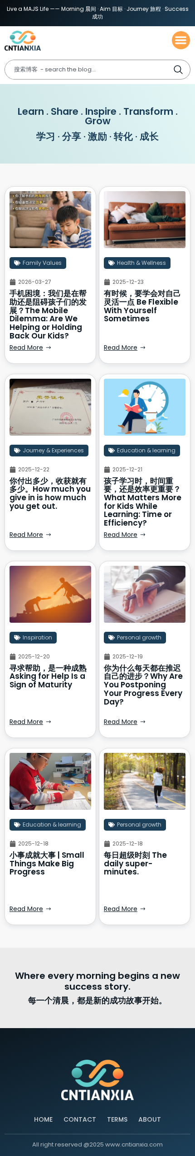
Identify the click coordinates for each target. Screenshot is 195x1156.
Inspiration (37, 637)
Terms (117, 1119)
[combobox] (88, 69)
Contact (79, 1119)
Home (43, 1119)
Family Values (42, 263)
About (149, 1119)
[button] (181, 40)
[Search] (181, 69)
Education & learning (146, 450)
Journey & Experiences (53, 450)
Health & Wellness (141, 263)
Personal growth (139, 637)
